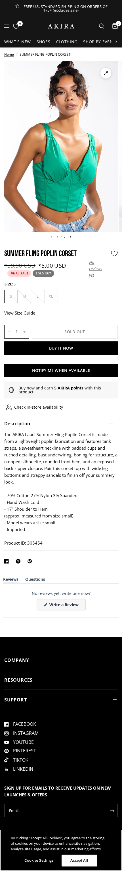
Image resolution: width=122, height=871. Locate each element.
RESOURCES (18, 680)
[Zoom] (105, 73)
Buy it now (61, 348)
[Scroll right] (116, 42)
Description (17, 424)
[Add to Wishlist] (114, 253)
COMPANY (16, 660)
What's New (17, 41)
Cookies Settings (38, 860)
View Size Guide (19, 313)
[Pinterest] (31, 561)
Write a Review (65, 606)
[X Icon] (19, 561)
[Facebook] (7, 561)
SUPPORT (15, 700)
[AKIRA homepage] (61, 26)
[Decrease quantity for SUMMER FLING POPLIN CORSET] (9, 331)
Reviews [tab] (10, 580)
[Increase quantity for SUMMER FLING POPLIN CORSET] (24, 331)
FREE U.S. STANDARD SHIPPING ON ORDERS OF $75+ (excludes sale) (66, 8)
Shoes (44, 41)
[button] (98, 268)
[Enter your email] (112, 810)
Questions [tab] (35, 580)
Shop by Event (99, 41)
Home (9, 54)
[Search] (101, 26)
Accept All (79, 860)
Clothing (67, 41)
